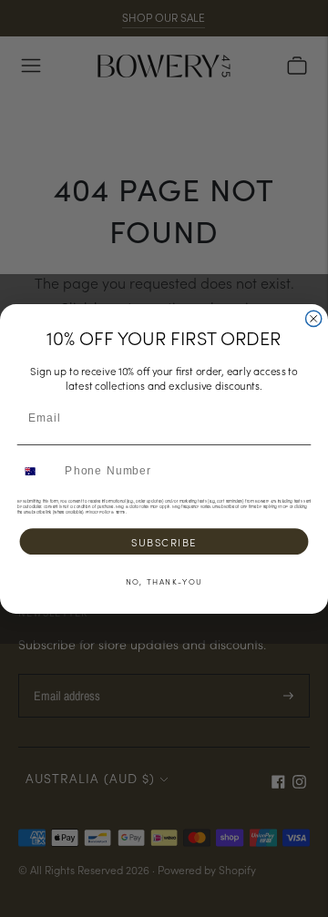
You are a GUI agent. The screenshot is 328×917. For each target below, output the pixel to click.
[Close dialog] (314, 318)
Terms (121, 512)
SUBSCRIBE (164, 541)
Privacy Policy (98, 512)
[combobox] (37, 470)
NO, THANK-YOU (164, 580)
